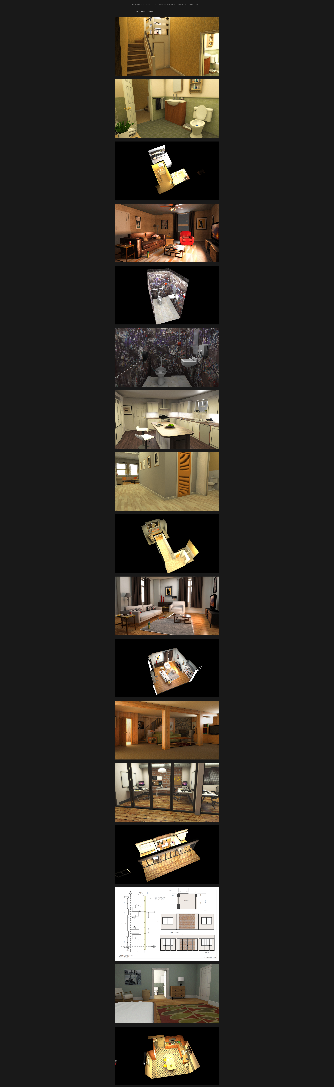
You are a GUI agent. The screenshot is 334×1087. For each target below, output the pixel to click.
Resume (190, 4)
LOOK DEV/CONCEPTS (137, 4)
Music (155, 4)
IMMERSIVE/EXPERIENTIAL (167, 4)
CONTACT (198, 4)
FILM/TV (148, 4)
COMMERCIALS (181, 4)
